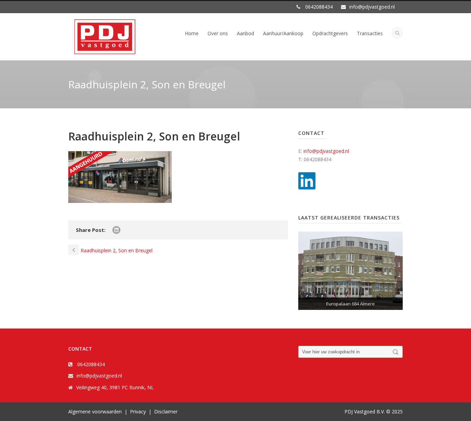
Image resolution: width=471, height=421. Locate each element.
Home (192, 33)
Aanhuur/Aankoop (283, 33)
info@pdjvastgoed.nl (326, 151)
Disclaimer (166, 411)
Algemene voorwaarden (95, 411)
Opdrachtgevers (330, 33)
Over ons (218, 33)
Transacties (370, 33)
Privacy (138, 411)
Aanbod (245, 33)
